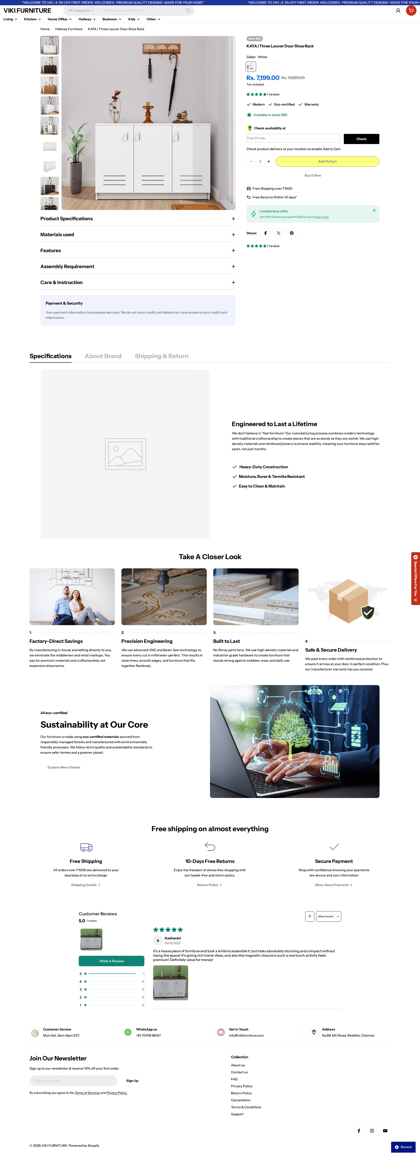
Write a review (111, 961)
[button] (257, 94)
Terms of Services (87, 1093)
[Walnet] (275, 66)
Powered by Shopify (84, 1145)
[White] (251, 66)
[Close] (374, 210)
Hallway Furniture (68, 29)
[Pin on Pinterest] (292, 233)
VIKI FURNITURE (27, 10)
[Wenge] (263, 66)
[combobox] (128, 10)
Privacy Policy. (117, 1093)
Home (45, 29)
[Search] (188, 10)
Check (362, 139)
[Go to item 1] (91, 940)
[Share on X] (278, 233)
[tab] (51, 357)
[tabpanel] (210, 454)
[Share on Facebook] (265, 233)
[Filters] (309, 916)
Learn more (322, 217)
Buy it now (313, 175)
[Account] (398, 10)
